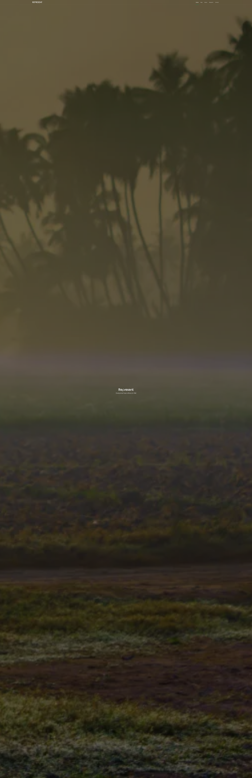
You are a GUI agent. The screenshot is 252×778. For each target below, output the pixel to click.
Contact (217, 2)
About (205, 2)
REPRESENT (37, 2)
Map (201, 2)
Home (197, 2)
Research (211, 2)
